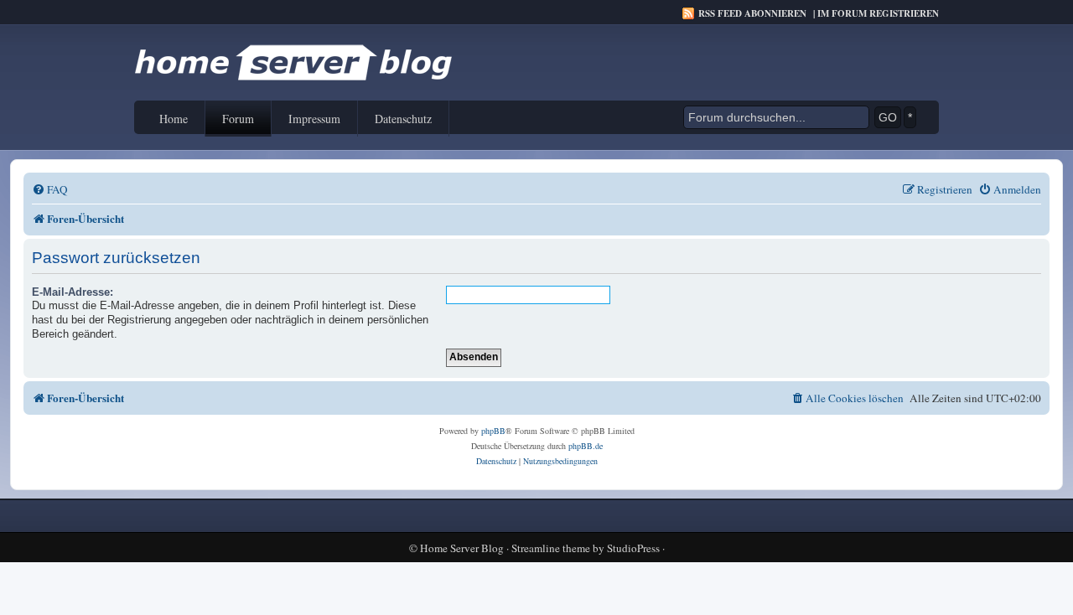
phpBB (493, 431)
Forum (238, 119)
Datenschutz (403, 119)
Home (173, 119)
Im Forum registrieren (878, 13)
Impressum (314, 119)
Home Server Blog (462, 548)
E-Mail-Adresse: (72, 292)
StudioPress (633, 548)
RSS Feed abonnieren (752, 13)
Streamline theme (550, 548)
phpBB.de (585, 446)
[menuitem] (50, 190)
